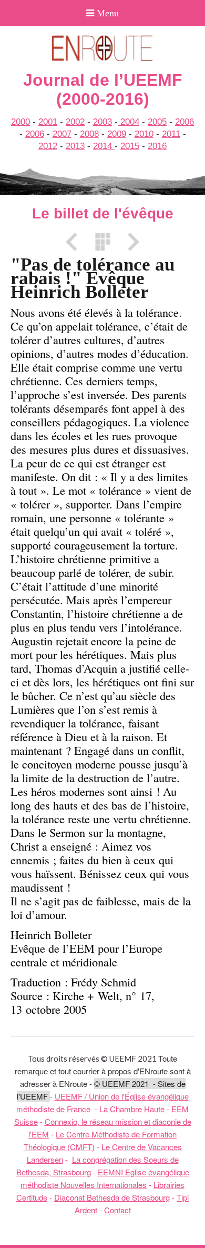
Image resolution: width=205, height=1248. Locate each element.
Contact (117, 1209)
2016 (157, 146)
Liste (102, 242)
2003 (102, 122)
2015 (129, 146)
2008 (89, 134)
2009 (116, 134)
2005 (157, 122)
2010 (144, 134)
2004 (128, 122)
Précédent (75, 242)
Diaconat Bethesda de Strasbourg (112, 1197)
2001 (47, 122)
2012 (47, 146)
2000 (20, 122)
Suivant (129, 242)
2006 (184, 122)
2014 (104, 146)
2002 (75, 122)
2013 (75, 146)
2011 (171, 134)
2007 (62, 134)
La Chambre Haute (133, 1108)
